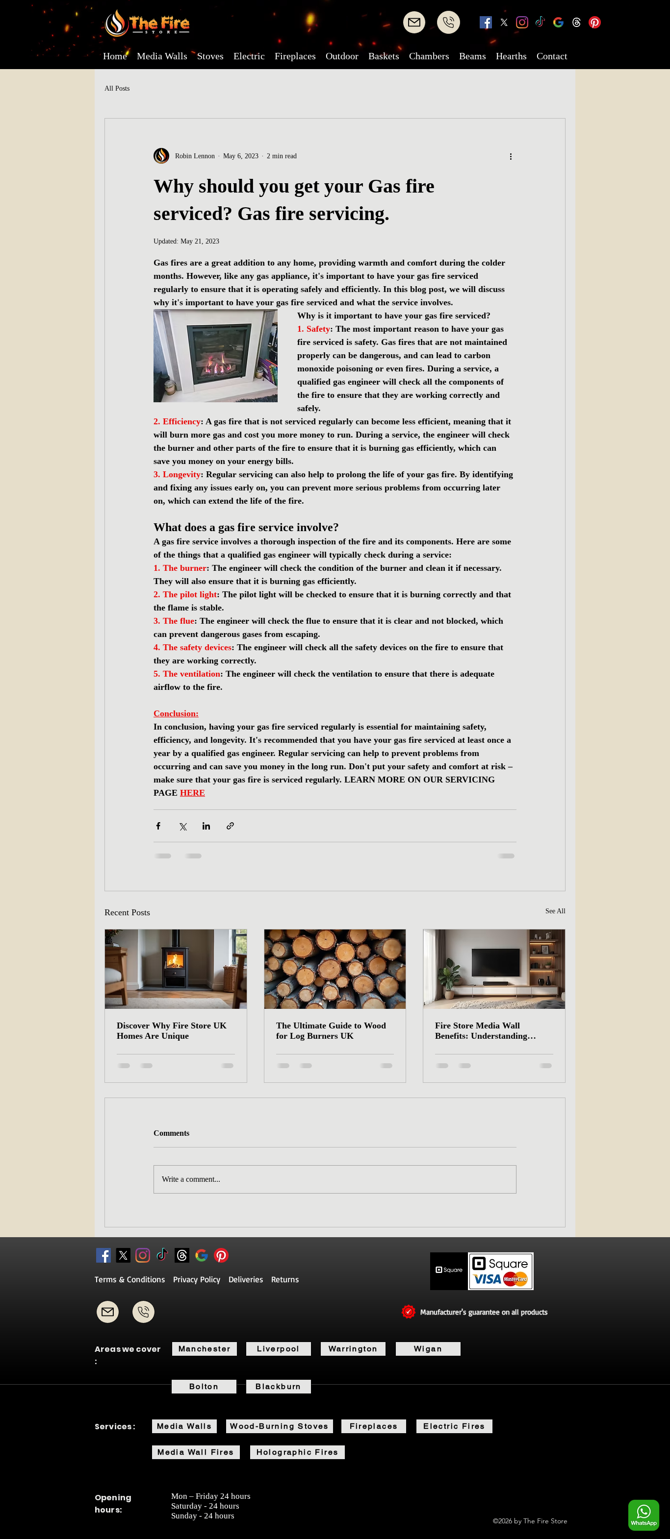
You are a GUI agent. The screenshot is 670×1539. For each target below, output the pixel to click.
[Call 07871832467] (143, 1311)
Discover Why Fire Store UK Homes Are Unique (172, 1031)
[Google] (558, 22)
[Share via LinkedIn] (206, 826)
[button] (162, 56)
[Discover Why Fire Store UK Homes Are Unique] (176, 969)
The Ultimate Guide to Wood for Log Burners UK (331, 1031)
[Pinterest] (595, 22)
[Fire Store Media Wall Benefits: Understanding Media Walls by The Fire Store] (494, 969)
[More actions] (510, 156)
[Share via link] (230, 826)
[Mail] (414, 22)
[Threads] (576, 22)
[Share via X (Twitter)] (182, 826)
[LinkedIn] (522, 22)
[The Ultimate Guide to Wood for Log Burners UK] (335, 969)
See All (555, 911)
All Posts (116, 88)
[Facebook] (486, 22)
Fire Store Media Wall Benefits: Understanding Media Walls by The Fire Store (493, 1031)
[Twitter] (504, 22)
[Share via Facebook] (158, 826)
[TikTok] (540, 22)
